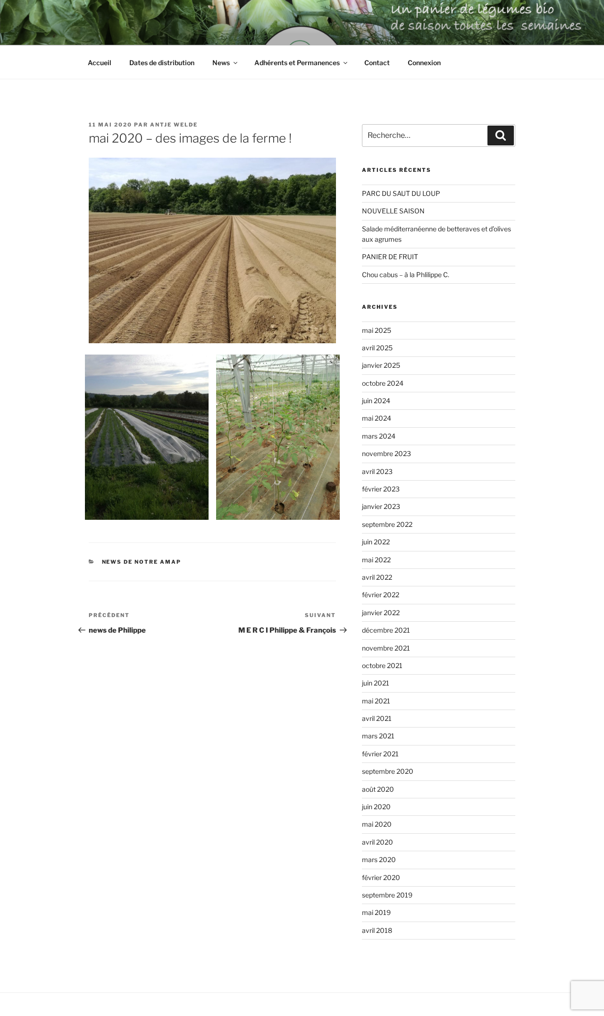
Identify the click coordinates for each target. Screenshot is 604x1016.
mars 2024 (378, 436)
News (221, 63)
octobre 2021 (382, 665)
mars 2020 (379, 859)
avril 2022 (377, 577)
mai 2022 (376, 560)
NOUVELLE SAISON (393, 211)
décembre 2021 (386, 630)
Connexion (424, 63)
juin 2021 (375, 683)
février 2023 (381, 489)
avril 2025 (377, 348)
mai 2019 (376, 912)
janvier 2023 (381, 506)
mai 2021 (376, 701)
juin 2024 (376, 401)
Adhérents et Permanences (297, 63)
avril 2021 (377, 718)
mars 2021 (378, 736)
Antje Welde (174, 124)
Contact (377, 63)
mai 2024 (376, 418)
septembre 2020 (387, 771)
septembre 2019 (387, 895)
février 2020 (381, 877)
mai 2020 (377, 824)
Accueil (99, 63)
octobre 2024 (382, 383)
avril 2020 (377, 842)
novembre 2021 (386, 648)
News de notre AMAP (142, 562)
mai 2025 (376, 330)
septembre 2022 (387, 524)
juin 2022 (376, 542)
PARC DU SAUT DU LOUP (401, 193)
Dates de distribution (161, 63)
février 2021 (380, 754)
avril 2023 (377, 471)
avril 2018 (377, 930)
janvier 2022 (381, 613)
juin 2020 (376, 807)
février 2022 (380, 595)
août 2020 (378, 789)
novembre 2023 (386, 453)
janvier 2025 (381, 365)
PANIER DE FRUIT (390, 257)
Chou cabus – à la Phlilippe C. (405, 275)
